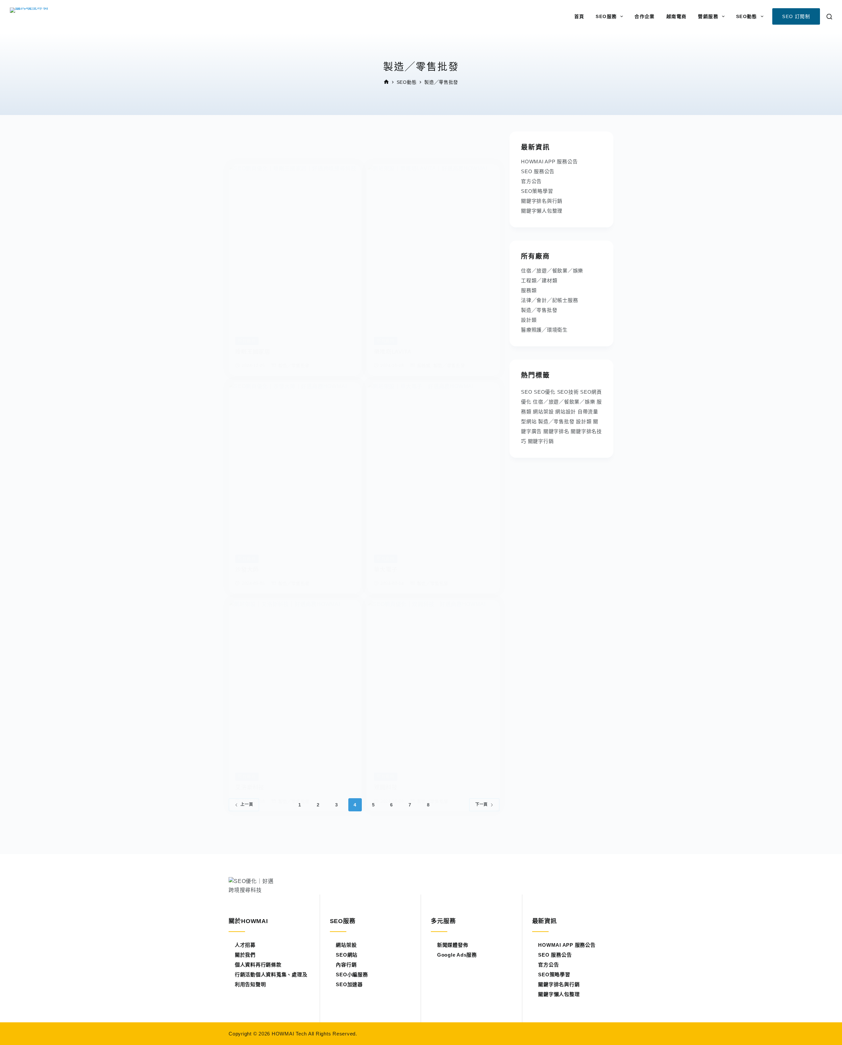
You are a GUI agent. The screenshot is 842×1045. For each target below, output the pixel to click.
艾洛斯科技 (249, 787)
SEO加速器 (349, 984)
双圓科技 (385, 787)
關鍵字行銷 (541, 441)
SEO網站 (347, 955)
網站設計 (565, 411)
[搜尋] (829, 16)
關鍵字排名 (556, 431)
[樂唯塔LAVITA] (433, 245)
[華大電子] (433, 463)
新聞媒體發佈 (452, 945)
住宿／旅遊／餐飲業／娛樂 (552, 270)
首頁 (579, 16)
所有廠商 (247, 340)
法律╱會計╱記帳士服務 (549, 300)
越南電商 (676, 16)
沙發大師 (247, 570)
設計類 (528, 320)
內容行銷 (346, 964)
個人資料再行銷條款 (258, 964)
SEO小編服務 (352, 974)
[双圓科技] (433, 681)
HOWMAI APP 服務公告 (549, 161)
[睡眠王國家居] (295, 245)
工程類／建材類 (539, 280)
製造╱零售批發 (294, 365)
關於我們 (245, 955)
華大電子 (385, 570)
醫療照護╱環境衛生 (544, 330)
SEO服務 (606, 16)
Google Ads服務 (457, 955)
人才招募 (245, 945)
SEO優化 (545, 392)
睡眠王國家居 (252, 352)
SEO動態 (746, 16)
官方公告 (531, 181)
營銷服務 (708, 16)
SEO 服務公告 (538, 171)
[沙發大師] (295, 463)
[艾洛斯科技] (295, 681)
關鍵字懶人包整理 (541, 211)
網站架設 (543, 411)
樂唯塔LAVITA (392, 352)
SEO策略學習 (537, 191)
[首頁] (386, 82)
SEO (526, 392)
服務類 (424, 365)
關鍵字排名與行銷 (541, 201)
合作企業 (644, 16)
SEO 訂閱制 (796, 16)
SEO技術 (568, 392)
